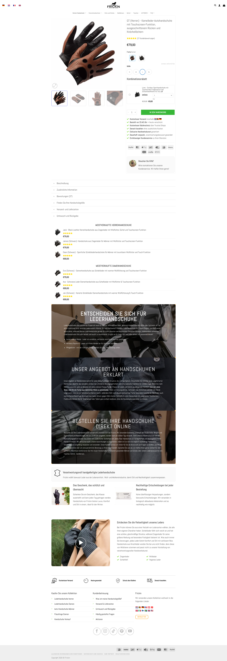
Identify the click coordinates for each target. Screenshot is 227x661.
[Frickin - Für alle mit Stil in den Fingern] (113, 5)
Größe (128, 66)
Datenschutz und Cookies (93, 654)
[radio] (129, 72)
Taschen (135, 13)
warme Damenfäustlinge (72, 396)
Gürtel (128, 13)
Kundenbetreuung (100, 593)
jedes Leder (134, 540)
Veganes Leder (155, 560)
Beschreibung (63, 183)
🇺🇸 (152, 610)
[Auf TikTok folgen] (113, 631)
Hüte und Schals (109, 13)
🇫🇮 (143, 610)
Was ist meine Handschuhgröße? (109, 599)
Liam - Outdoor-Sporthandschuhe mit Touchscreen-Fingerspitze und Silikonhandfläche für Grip (155, 89)
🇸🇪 (146, 610)
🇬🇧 (149, 610)
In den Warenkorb (158, 112)
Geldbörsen (120, 13)
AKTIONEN (144, 13)
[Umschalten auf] (54, 183)
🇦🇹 (149, 607)
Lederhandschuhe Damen (64, 604)
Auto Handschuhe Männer (64, 609)
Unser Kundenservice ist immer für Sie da (115, 445)
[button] (215, 5)
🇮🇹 (139, 610)
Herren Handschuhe (78, 13)
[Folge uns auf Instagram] (105, 631)
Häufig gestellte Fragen (105, 614)
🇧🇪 (139, 607)
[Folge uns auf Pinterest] (122, 631)
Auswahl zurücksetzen (168, 64)
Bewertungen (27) (64, 196)
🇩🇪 (143, 607)
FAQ (151, 13)
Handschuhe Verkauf (62, 619)
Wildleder (153, 556)
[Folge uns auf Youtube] (130, 631)
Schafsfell (124, 560)
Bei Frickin (121, 527)
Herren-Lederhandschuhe (88, 331)
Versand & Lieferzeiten (105, 604)
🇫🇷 (146, 607)
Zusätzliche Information (67, 189)
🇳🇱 (136, 607)
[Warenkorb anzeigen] (224, 5)
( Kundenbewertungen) (146, 38)
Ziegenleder (124, 556)
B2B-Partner (109, 654)
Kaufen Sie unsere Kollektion (64, 593)
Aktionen (99, 619)
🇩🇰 (136, 610)
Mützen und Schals (131, 451)
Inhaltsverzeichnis (123, 654)
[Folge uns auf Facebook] (97, 631)
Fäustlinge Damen (61, 614)
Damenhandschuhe (94, 13)
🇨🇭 (152, 607)
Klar (154, 99)
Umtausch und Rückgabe (106, 609)
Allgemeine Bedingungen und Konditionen (66, 654)
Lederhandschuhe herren (64, 599)
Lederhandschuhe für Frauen (133, 328)
